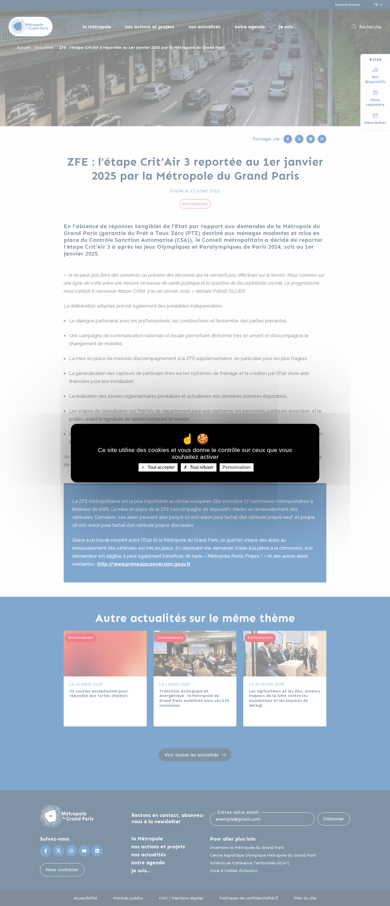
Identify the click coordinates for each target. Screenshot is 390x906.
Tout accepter (160, 467)
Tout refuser (201, 467)
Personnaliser (236, 467)
